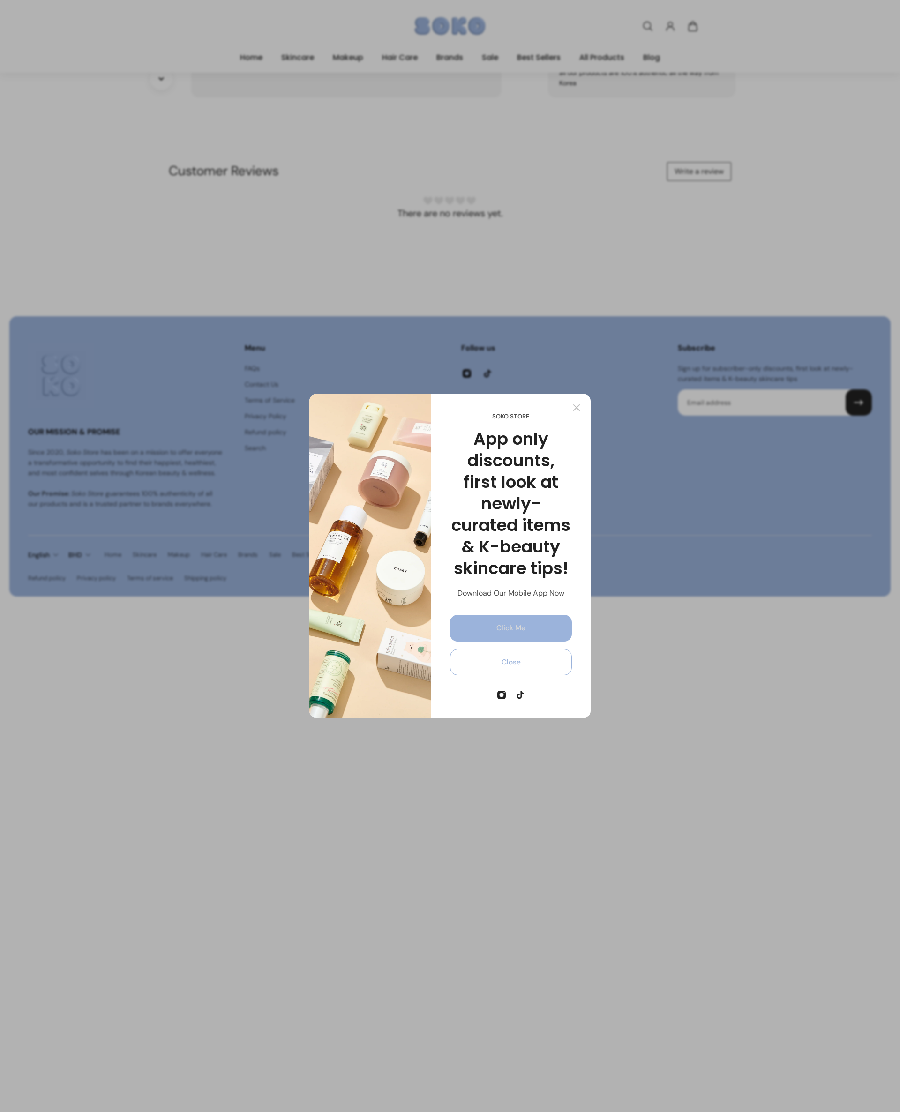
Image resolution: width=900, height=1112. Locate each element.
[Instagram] (501, 695)
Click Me (510, 628)
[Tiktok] (520, 695)
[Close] (576, 407)
